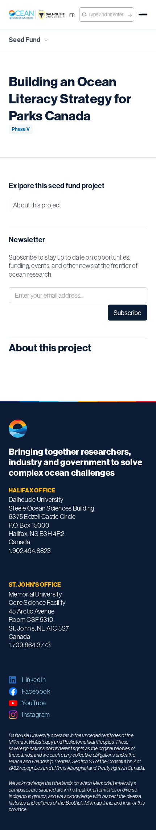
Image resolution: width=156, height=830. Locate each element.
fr (72, 15)
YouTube (34, 703)
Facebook (36, 691)
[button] (143, 14)
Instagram (36, 714)
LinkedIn (34, 680)
